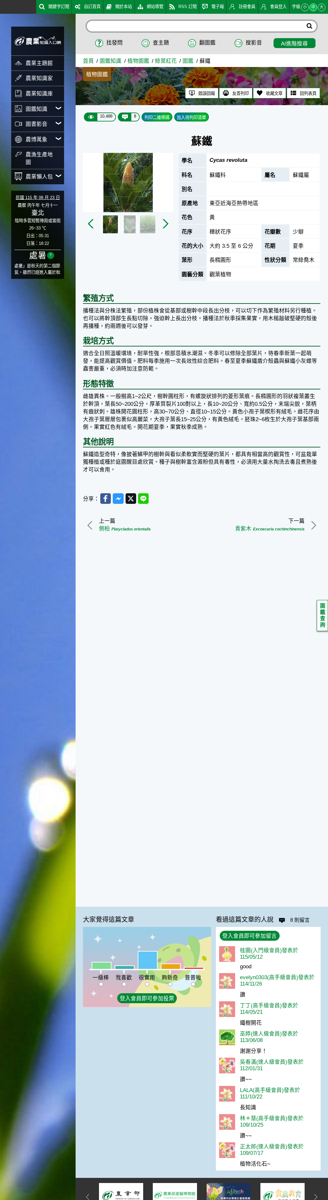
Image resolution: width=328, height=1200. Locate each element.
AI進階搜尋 (294, 44)
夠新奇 (170, 978)
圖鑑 (188, 61)
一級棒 (101, 978)
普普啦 (193, 978)
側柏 (125, 529)
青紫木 (270, 529)
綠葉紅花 (166, 61)
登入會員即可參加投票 (147, 999)
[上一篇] (91, 525)
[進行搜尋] (309, 26)
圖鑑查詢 (322, 615)
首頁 (88, 61)
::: (2, 6)
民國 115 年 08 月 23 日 (38, 197)
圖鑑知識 (110, 61)
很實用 (147, 978)
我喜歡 (124, 978)
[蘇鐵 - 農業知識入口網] (37, 41)
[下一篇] (313, 525)
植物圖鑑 (138, 61)
